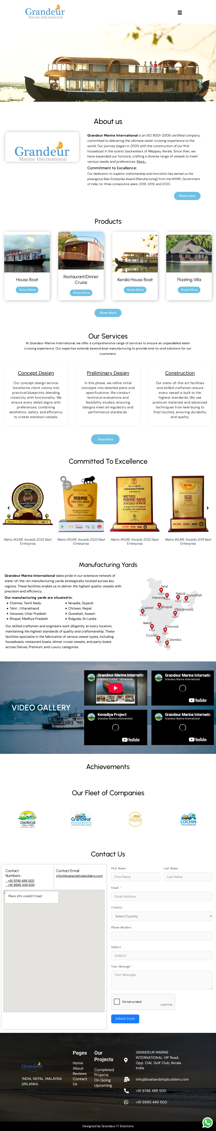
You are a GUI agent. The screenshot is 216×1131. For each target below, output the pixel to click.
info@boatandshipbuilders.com (79, 876)
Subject (116, 947)
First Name (118, 868)
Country (116, 907)
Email (115, 888)
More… (141, 161)
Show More (105, 439)
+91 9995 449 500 (20, 885)
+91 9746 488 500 (19, 881)
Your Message (120, 966)
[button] (179, 13)
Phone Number (121, 927)
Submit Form (125, 1018)
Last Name (171, 868)
